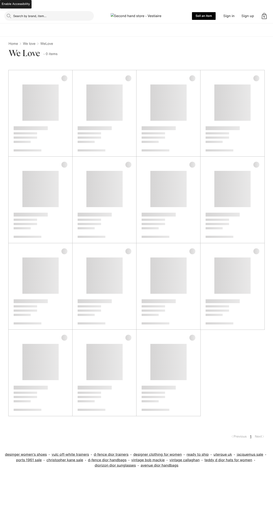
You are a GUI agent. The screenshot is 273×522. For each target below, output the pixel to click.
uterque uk (222, 454)
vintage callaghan (185, 460)
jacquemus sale (250, 454)
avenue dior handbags (159, 465)
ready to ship (198, 454)
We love (29, 43)
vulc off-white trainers (70, 454)
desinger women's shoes (26, 454)
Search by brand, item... (29, 16)
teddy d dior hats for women (228, 460)
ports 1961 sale (29, 460)
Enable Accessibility (16, 4)
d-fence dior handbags (107, 460)
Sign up (247, 16)
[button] (264, 16)
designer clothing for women (157, 454)
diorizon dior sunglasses (115, 465)
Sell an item (204, 16)
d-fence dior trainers (111, 454)
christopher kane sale (64, 460)
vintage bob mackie (148, 460)
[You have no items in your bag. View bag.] (264, 16)
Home (13, 43)
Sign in (229, 16)
